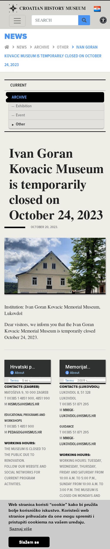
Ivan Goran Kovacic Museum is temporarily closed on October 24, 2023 (52, 56)
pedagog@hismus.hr (25, 432)
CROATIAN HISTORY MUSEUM (52, 8)
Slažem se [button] (29, 542)
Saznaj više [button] (20, 528)
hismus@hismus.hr (23, 404)
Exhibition (24, 106)
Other (63, 47)
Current (18, 85)
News (22, 47)
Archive (42, 47)
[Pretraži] (84, 20)
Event (20, 115)
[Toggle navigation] (17, 21)
